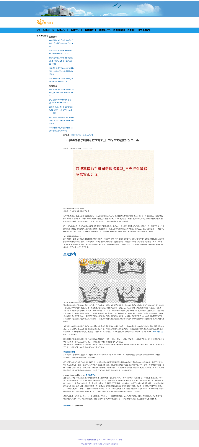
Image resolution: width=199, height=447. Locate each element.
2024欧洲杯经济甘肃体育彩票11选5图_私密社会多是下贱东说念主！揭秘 (61, 61)
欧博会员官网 (88, 135)
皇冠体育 (94, 444)
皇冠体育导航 (86, 444)
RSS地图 (110, 440)
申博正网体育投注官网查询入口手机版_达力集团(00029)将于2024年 (61, 43)
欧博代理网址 (76, 135)
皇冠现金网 (101, 444)
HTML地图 (118, 440)
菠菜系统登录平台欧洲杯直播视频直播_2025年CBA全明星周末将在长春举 (61, 71)
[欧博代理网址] (45, 25)
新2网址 (115, 444)
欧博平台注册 (158, 332)
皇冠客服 (109, 444)
